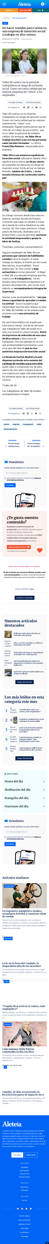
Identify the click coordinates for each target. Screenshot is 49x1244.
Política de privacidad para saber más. (24, 479)
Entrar (32, 589)
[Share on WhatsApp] (40, 107)
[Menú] (9, 4)
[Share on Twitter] (32, 107)
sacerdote (8, 939)
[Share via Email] (36, 107)
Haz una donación (24, 1220)
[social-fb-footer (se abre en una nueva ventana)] (22, 1209)
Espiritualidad (24, 1171)
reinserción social (10, 429)
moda (39, 424)
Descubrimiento (24, 1177)
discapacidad (9, 886)
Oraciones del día (16, 806)
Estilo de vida (24, 1174)
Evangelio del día (16, 798)
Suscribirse (17, 1155)
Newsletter (24, 1187)
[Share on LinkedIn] (28, 107)
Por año (24, 1200)
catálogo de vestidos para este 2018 (22, 363)
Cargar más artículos (24, 682)
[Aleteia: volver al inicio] (24, 4)
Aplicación (24, 1190)
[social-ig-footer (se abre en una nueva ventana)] (31, 1209)
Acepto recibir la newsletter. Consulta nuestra (24, 479)
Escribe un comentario (24, 598)
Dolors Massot (26, 39)
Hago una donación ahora (17, 547)
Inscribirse (10, 485)
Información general (19, 18)
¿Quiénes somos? (24, 1224)
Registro (9, 10)
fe (5, 1067)
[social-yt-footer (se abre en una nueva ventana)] (18, 1209)
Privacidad (24, 1236)
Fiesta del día (14, 781)
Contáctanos (24, 1232)
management (28, 424)
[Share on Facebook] (24, 107)
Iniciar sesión (31, 1155)
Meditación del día (17, 790)
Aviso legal (24, 1228)
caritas (6, 424)
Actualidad (6, 18)
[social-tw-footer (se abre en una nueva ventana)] (27, 1209)
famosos (8, 1024)
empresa (16, 424)
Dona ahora (24, 10)
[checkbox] (5, 478)
